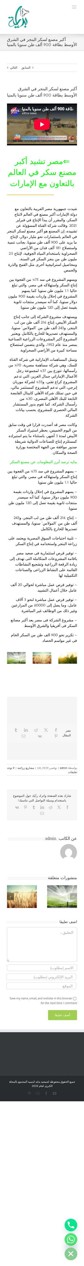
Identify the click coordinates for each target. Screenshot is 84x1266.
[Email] (23, 736)
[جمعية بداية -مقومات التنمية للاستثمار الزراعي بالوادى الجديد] (16, 658)
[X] (46, 730)
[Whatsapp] (71, 1239)
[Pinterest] (56, 736)
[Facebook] (56, 730)
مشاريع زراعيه (26, 768)
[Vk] (39, 736)
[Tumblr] (16, 730)
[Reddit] (36, 730)
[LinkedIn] (26, 730)
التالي (13, 68)
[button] (73, 896)
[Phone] (71, 1225)
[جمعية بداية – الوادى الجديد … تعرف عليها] (42, 658)
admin (63, 768)
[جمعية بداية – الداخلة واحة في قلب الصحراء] (67, 658)
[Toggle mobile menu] (74, 7)
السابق (26, 68)
